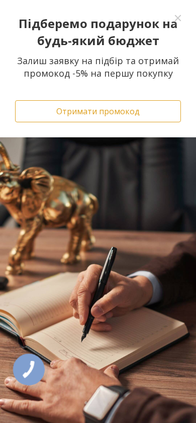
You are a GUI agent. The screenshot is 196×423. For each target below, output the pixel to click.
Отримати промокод (98, 111)
